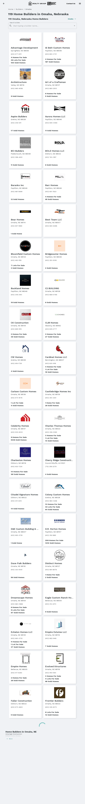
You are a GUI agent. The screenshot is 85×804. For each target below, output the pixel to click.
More (11, 739)
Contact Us (70, 3)
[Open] (74, 25)
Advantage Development (14, 734)
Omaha (70, 19)
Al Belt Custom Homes (13, 736)
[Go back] (4, 4)
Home (10, 9)
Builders (19, 9)
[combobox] (42, 26)
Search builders (15, 22)
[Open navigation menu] (80, 3)
